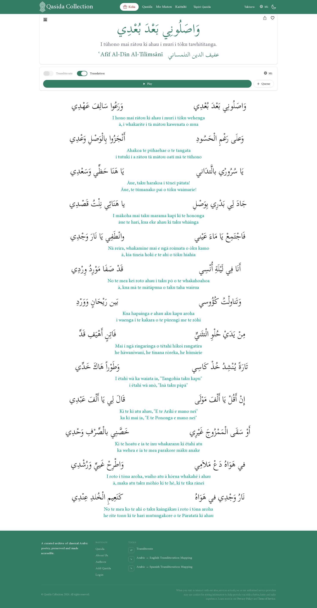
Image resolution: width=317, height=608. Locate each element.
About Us (102, 555)
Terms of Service (266, 598)
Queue (265, 84)
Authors (101, 562)
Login (99, 575)
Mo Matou (164, 7)
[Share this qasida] (265, 18)
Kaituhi (181, 7)
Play (149, 84)
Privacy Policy (245, 598)
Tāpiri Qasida (202, 7)
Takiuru (249, 7)
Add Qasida (103, 568)
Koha (132, 7)
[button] (272, 18)
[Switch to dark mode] (274, 7)
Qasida (147, 7)
